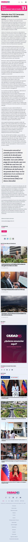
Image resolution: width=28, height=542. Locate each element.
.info (3, 501)
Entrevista (14, 534)
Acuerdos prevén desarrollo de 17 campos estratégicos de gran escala (13, 483)
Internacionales (14, 510)
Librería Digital (14, 524)
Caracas (14, 505)
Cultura (14, 512)
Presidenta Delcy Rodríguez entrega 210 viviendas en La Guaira (13, 461)
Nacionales (14, 508)
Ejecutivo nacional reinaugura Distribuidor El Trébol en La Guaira (13, 419)
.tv (6, 501)
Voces (4, 231)
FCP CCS (17, 501)
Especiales (14, 522)
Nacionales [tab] (15, 377)
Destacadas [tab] (6, 377)
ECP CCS (22, 501)
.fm (9, 501)
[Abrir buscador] (22, 2)
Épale (12, 501)
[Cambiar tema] (19, 2)
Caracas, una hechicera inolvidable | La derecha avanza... (13, 314)
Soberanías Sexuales (14, 539)
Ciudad (14, 532)
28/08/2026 (5, 292)
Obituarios (14, 527)
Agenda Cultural (14, 536)
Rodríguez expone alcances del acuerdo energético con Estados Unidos (14, 398)
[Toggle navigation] (25, 2)
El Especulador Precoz (14, 520)
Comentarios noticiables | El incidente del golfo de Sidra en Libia (13, 264)
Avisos (14, 517)
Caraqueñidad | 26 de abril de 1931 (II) (13, 289)
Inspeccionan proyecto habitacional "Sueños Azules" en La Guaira (14, 440)
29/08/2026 (5, 268)
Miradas (14, 529)
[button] (14, 344)
